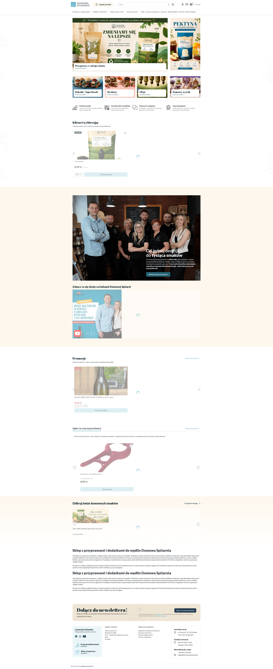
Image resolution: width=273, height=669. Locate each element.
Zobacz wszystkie (191, 358)
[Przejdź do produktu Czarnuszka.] (101, 145)
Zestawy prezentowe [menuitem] (152, 12)
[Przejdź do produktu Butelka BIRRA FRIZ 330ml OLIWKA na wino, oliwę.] (101, 381)
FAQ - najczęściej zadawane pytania (116, 635)
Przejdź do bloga (191, 503)
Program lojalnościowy (145, 635)
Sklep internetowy (81, 666)
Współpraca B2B (110, 633)
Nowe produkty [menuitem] (191, 12)
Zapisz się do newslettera (185, 610)
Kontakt (108, 639)
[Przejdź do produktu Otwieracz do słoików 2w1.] (107, 457)
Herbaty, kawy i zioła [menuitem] (117, 12)
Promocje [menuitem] (181, 12)
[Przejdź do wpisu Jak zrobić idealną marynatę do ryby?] (91, 516)
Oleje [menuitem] (142, 12)
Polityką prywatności (161, 616)
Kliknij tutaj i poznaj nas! (158, 274)
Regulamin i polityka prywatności (149, 631)
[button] (173, 4)
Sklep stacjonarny (111, 631)
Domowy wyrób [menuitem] (132, 12)
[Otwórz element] (97, 314)
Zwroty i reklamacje (144, 637)
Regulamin (159, 614)
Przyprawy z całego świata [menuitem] (81, 12)
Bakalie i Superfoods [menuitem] (100, 12)
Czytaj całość (78, 534)
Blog (106, 637)
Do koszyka (107, 174)
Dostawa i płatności (144, 633)
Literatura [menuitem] (163, 12)
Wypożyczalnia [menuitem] (173, 12)
